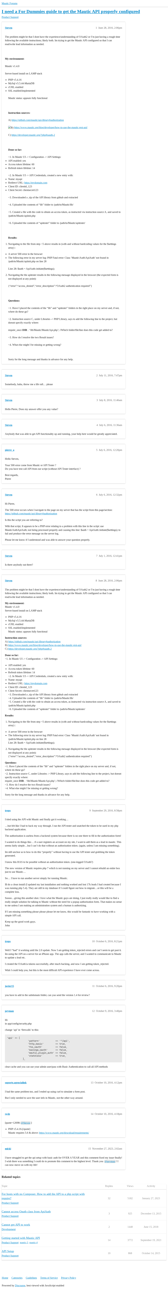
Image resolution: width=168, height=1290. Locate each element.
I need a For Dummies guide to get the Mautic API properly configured (71, 11)
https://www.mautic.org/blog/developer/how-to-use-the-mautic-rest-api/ (50, 127)
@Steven (25, 1123)
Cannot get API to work (16, 1224)
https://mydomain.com (35, 182)
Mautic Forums (9, 3)
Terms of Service (49, 1277)
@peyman (110, 1161)
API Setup (8, 1251)
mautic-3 (24, 1242)
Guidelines (31, 1277)
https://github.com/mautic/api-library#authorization (38, 120)
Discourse (20, 1285)
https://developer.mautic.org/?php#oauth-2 (33, 135)
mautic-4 (33, 1242)
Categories (16, 1277)
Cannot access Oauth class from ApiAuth (26, 1211)
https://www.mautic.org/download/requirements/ (64, 1132)
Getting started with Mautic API (21, 1238)
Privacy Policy (68, 1277)
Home (5, 1277)
